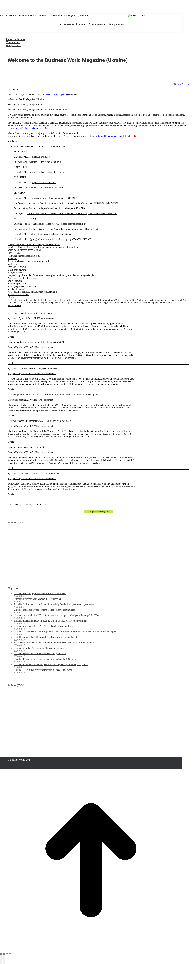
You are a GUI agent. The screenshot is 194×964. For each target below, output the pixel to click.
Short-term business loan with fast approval (28, 261)
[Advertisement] (55, 7)
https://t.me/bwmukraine (50, 162)
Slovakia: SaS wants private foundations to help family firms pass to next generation (54, 604)
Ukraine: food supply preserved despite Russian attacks (40, 593)
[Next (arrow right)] (4, 959)
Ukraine (11, 399)
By (23, 318)
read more (12, 258)
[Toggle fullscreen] (7, 953)
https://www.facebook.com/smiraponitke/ (66, 223)
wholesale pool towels (18, 294)
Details (11, 336)
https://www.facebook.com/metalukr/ (54, 234)
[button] (22, 35)
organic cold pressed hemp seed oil (24, 250)
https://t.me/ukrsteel (41, 156)
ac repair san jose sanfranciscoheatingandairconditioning (34, 244)
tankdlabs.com (14, 305)
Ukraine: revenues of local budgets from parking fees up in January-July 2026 (51, 664)
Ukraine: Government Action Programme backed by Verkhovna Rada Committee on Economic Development (66, 631)
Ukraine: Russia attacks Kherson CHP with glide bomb (40, 653)
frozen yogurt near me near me (22, 286)
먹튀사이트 (14, 252)
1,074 (38, 504)
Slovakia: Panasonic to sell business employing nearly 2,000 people (46, 659)
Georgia (11, 347)
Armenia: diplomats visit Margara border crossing (37, 599)
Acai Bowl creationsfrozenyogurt (23, 278)
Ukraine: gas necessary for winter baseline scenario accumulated (44, 609)
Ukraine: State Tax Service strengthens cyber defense (39, 648)
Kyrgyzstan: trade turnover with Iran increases (30, 313)
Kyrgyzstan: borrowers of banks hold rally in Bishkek (33, 473)
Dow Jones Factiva (19, 128)
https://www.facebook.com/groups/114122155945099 (74, 229)
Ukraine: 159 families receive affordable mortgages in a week (43, 670)
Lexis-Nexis (35, 128)
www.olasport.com (17, 283)
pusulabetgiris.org (16, 289)
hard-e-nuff (13, 264)
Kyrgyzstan (13, 318)
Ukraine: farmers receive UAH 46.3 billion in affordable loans (43, 626)
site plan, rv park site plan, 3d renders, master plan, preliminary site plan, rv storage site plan (51, 275)
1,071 (22, 504)
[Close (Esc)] (1, 953)
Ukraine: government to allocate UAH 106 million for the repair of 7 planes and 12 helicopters (53, 394)
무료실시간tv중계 (17, 267)
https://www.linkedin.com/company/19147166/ (63, 208)
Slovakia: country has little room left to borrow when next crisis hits (46, 637)
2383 (45, 504)
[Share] (4, 953)
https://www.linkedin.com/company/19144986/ (54, 198)
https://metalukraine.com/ (44, 182)
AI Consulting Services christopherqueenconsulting (32, 291)
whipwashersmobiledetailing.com (24, 255)
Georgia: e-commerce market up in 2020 (27, 447)
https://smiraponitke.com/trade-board (106, 136)
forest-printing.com (17, 270)
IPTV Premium (15, 281)
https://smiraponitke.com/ (51, 187)
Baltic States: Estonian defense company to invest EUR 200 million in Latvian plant (54, 642)
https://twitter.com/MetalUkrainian (48, 172)
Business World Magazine (54, 94)
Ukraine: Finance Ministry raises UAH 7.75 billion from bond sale (39, 421)
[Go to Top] (91, 950)
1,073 (32, 504)
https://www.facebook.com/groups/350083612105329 (65, 239)
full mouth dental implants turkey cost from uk (160, 300)
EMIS (46, 128)
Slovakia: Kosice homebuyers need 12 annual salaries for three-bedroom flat (50, 620)
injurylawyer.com (16, 272)
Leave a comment (47, 318)
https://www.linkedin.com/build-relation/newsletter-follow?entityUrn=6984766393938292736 (72, 203)
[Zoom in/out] (10, 953)
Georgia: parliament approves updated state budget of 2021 (36, 342)
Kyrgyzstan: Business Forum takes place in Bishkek (32, 368)
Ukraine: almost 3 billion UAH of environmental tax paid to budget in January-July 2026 (56, 615)
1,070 (16, 504)
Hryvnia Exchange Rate (100, 512)
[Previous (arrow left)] (1, 959)
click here (12, 297)
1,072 (27, 504)
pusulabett (12, 141)
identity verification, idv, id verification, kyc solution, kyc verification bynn (43, 247)
